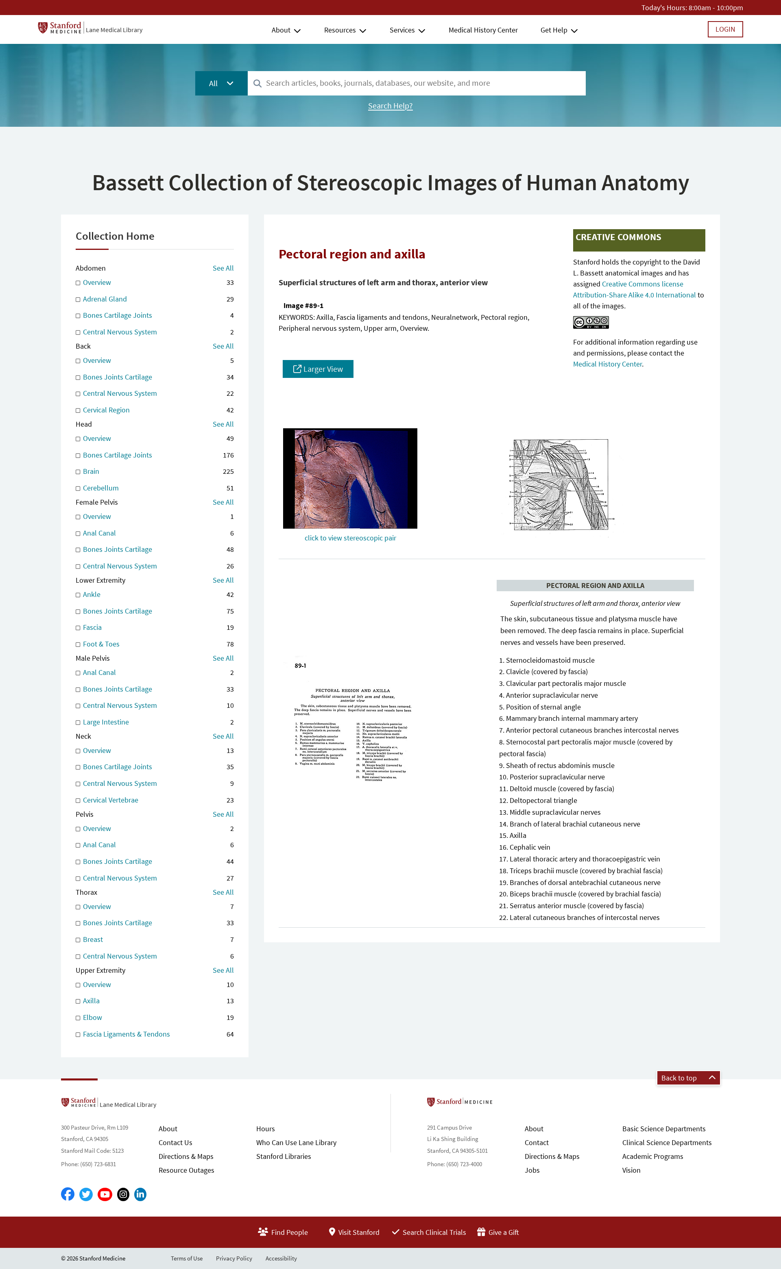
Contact (537, 1142)
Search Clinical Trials (433, 1232)
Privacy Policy (234, 1258)
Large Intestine (157, 722)
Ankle (157, 594)
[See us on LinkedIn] (140, 1194)
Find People (289, 1232)
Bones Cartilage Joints (157, 315)
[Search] (257, 84)
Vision (631, 1170)
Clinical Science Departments (667, 1142)
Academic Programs (652, 1156)
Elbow (157, 1017)
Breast (157, 939)
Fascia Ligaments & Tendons (157, 1034)
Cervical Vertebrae (157, 800)
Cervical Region (157, 409)
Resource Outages (186, 1170)
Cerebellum (157, 487)
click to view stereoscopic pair (350, 537)
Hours (265, 1128)
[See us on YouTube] (105, 1194)
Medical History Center (483, 30)
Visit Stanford (358, 1232)
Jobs (532, 1170)
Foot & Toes (157, 644)
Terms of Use (187, 1258)
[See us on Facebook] (67, 1194)
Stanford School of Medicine (506, 1104)
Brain (157, 471)
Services (402, 30)
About (281, 30)
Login (725, 29)
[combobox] (417, 83)
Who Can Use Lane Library (296, 1142)
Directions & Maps (186, 1156)
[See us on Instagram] (123, 1194)
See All (223, 268)
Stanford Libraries (283, 1156)
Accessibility (281, 1258)
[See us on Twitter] (86, 1194)
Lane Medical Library (114, 30)
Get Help (554, 30)
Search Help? (390, 105)
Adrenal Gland (157, 299)
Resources (340, 30)
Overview (157, 282)
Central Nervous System (157, 331)
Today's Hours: (664, 7)
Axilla (157, 1000)
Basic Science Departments (664, 1128)
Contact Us (175, 1142)
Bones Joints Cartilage (157, 377)
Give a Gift (503, 1232)
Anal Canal (157, 533)
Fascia (157, 627)
